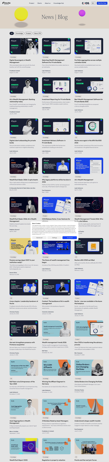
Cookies (43, 234)
